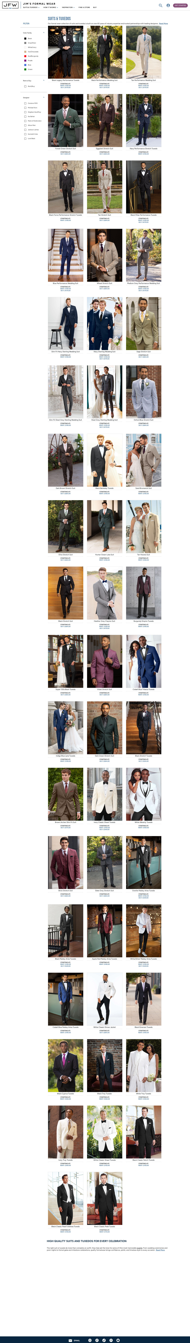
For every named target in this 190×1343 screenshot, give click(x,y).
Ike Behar (31, 116)
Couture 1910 (32, 103)
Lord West (31, 138)
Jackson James (33, 130)
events (139, 1248)
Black (30, 38)
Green (30, 69)
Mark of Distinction (34, 121)
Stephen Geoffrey (34, 112)
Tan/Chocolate (33, 52)
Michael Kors (32, 108)
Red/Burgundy (33, 56)
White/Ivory (32, 47)
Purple (30, 60)
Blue (29, 65)
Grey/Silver (32, 43)
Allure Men (32, 125)
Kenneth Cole (33, 134)
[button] (33, 32)
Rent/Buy (31, 86)
